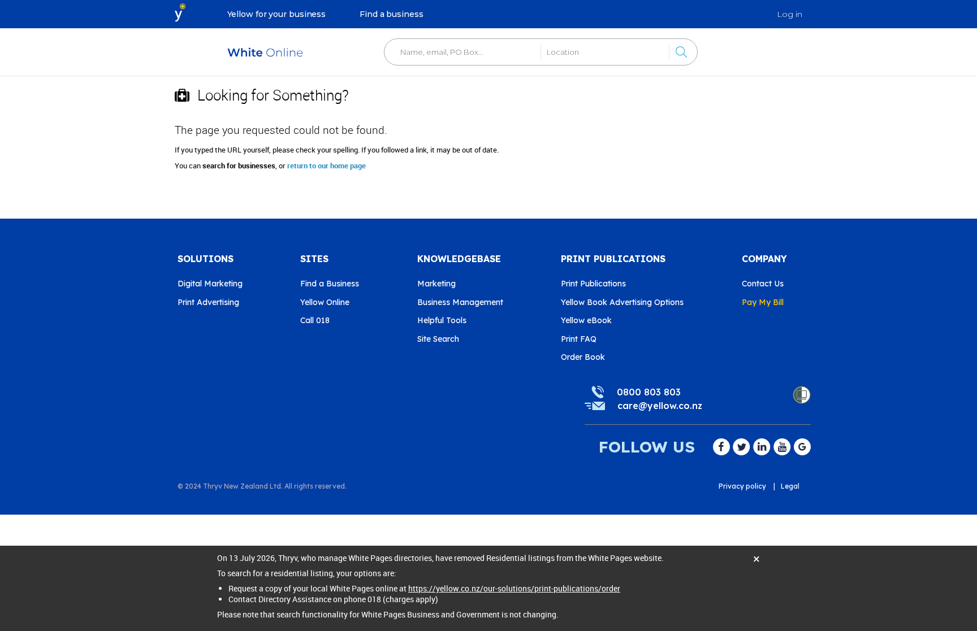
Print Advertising (208, 302)
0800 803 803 (649, 392)
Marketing (436, 283)
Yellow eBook (586, 320)
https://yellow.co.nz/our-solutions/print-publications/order (514, 588)
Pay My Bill (763, 302)
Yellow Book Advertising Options (622, 302)
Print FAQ (578, 339)
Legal (790, 486)
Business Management (460, 302)
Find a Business (329, 283)
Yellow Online (324, 302)
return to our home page (326, 165)
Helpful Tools (441, 320)
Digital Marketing (210, 283)
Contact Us (763, 283)
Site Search (438, 339)
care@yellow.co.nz (659, 405)
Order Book (583, 357)
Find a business (391, 14)
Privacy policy (742, 486)
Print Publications (593, 283)
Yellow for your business (276, 14)
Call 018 (315, 320)
